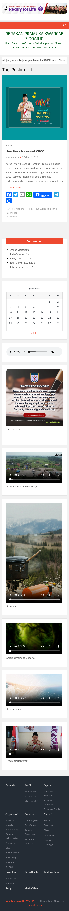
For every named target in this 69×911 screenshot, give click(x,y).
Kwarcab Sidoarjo (48, 793)
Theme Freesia (34, 904)
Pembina (48, 825)
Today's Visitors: (19, 258)
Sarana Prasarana (30, 832)
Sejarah (48, 785)
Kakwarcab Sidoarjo (46, 208)
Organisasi (11, 814)
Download (11, 871)
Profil (28, 785)
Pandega (48, 844)
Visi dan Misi (31, 801)
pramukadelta (12, 157)
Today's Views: (18, 253)
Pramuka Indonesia (49, 802)
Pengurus (10, 842)
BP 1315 (9, 867)
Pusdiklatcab (12, 852)
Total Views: (17, 262)
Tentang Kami (51, 871)
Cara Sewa (30, 825)
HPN (30, 208)
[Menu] (5, 25)
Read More (16, 187)
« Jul (33, 333)
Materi (48, 814)
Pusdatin (10, 862)
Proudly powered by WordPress (21, 900)
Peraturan (10, 878)
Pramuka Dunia (52, 809)
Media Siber (31, 888)
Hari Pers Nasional (15, 208)
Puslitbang (10, 857)
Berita (9, 145)
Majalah (9, 883)
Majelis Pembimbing (12, 827)
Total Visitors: (18, 266)
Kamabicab (30, 791)
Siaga (46, 830)
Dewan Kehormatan (11, 836)
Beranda (10, 785)
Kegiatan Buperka (29, 841)
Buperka (29, 814)
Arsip (8, 888)
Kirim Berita (31, 871)
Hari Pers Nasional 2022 (25, 151)
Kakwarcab (30, 796)
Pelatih (47, 820)
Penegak (48, 839)
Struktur (9, 820)
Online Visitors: (18, 249)
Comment (12, 216)
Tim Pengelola (32, 820)
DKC (8, 847)
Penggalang (50, 835)
